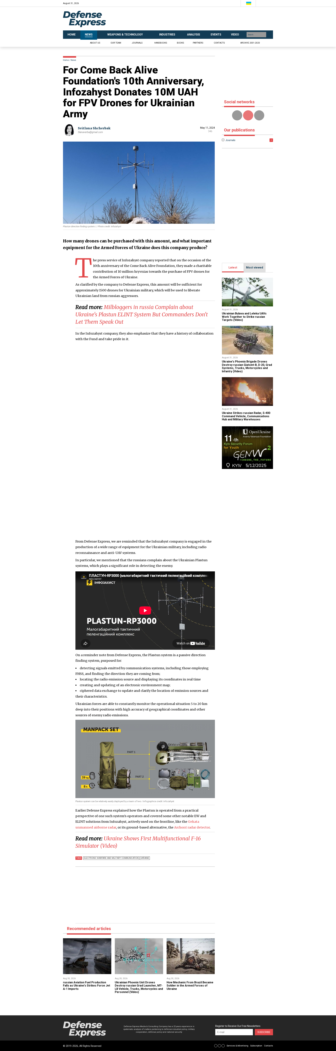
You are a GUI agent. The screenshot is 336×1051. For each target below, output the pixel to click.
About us (95, 43)
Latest (233, 267)
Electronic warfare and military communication (111, 858)
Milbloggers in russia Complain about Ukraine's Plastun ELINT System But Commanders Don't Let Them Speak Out (141, 314)
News (73, 60)
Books (180, 43)
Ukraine (145, 858)
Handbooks (160, 43)
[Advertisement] (203, 18)
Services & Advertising (237, 1046)
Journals (137, 43)
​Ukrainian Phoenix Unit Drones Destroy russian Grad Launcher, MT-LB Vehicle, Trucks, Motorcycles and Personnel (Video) (139, 987)
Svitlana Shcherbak (94, 128)
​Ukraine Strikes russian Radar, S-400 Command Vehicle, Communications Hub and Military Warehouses (246, 416)
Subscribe (263, 1032)
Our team (116, 43)
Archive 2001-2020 (250, 43)
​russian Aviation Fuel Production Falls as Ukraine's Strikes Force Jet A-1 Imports (86, 986)
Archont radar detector (192, 827)
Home (66, 60)
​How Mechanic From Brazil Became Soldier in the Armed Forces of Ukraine (190, 986)
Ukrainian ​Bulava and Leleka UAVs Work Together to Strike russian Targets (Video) (244, 317)
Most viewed (254, 267)
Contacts (219, 43)
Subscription (256, 1046)
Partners (198, 43)
